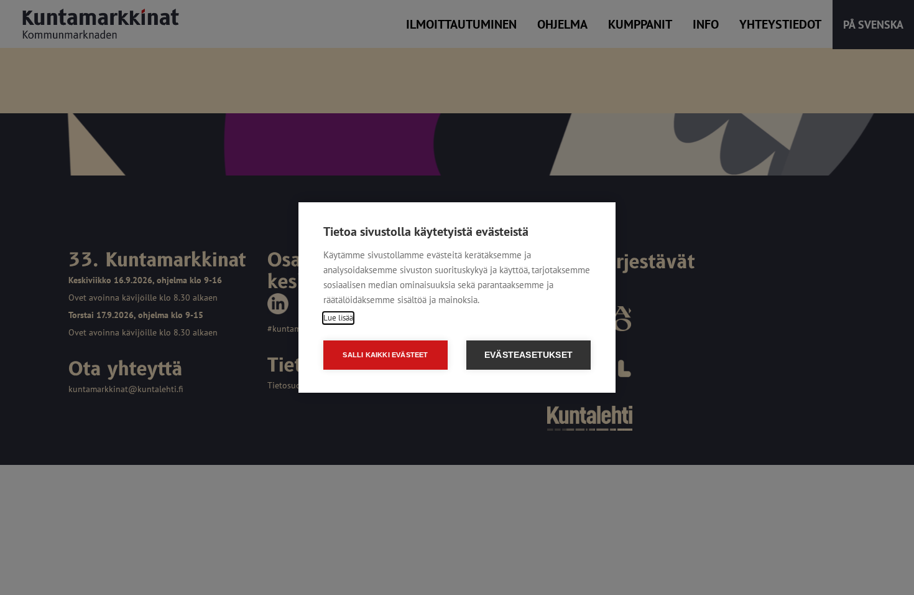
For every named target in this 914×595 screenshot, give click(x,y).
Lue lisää (338, 317)
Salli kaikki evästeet (385, 354)
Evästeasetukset (528, 355)
